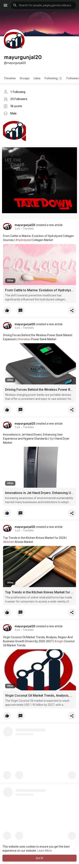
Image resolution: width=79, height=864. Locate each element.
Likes (37, 78)
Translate (28, 228)
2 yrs (17, 228)
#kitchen (8, 541)
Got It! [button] (39, 858)
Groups (25, 78)
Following (53, 78)
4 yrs (17, 629)
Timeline (10, 78)
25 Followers (18, 99)
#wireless (24, 339)
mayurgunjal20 (25, 225)
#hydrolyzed (23, 240)
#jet (52, 438)
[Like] (39, 311)
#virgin (58, 641)
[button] (43, 5)
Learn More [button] (44, 850)
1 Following (17, 92)
